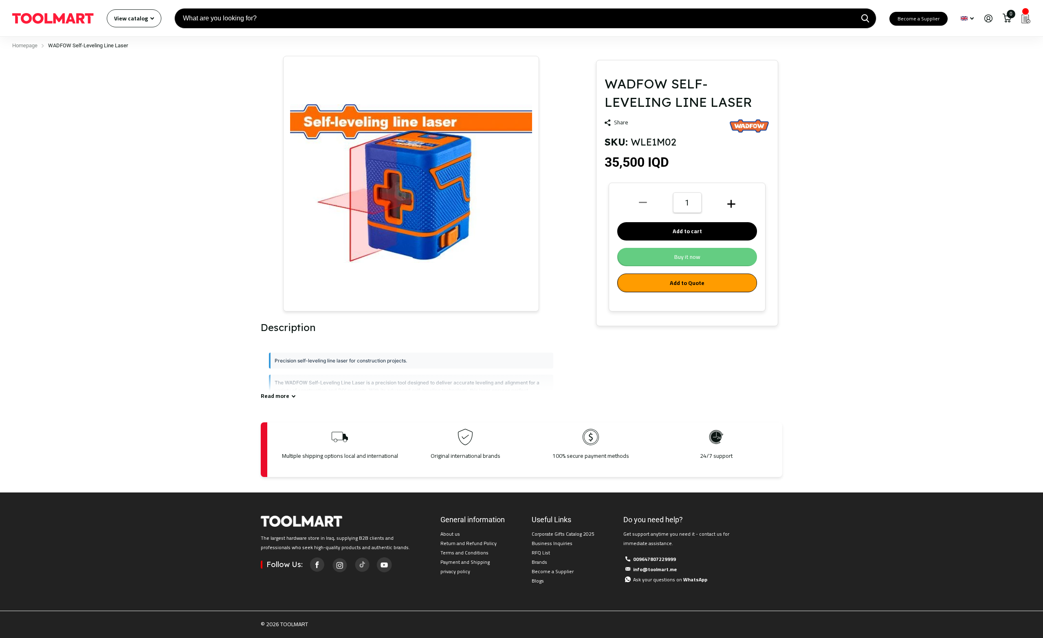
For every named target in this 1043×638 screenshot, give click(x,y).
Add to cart (687, 231)
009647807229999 (654, 559)
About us (450, 534)
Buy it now (687, 257)
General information (472, 519)
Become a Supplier (919, 18)
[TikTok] (362, 564)
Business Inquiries (552, 543)
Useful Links (551, 519)
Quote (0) (7, 166)
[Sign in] (988, 18)
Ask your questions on (670, 579)
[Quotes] (1026, 18)
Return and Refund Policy (468, 543)
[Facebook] (317, 564)
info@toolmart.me (655, 569)
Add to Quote (687, 283)
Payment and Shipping (465, 562)
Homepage (24, 45)
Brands (539, 562)
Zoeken (865, 18)
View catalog (131, 18)
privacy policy (455, 571)
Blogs (538, 580)
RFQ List (541, 552)
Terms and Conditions (464, 552)
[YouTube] (384, 564)
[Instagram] (339, 564)
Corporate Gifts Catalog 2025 (563, 534)
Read (275, 396)
